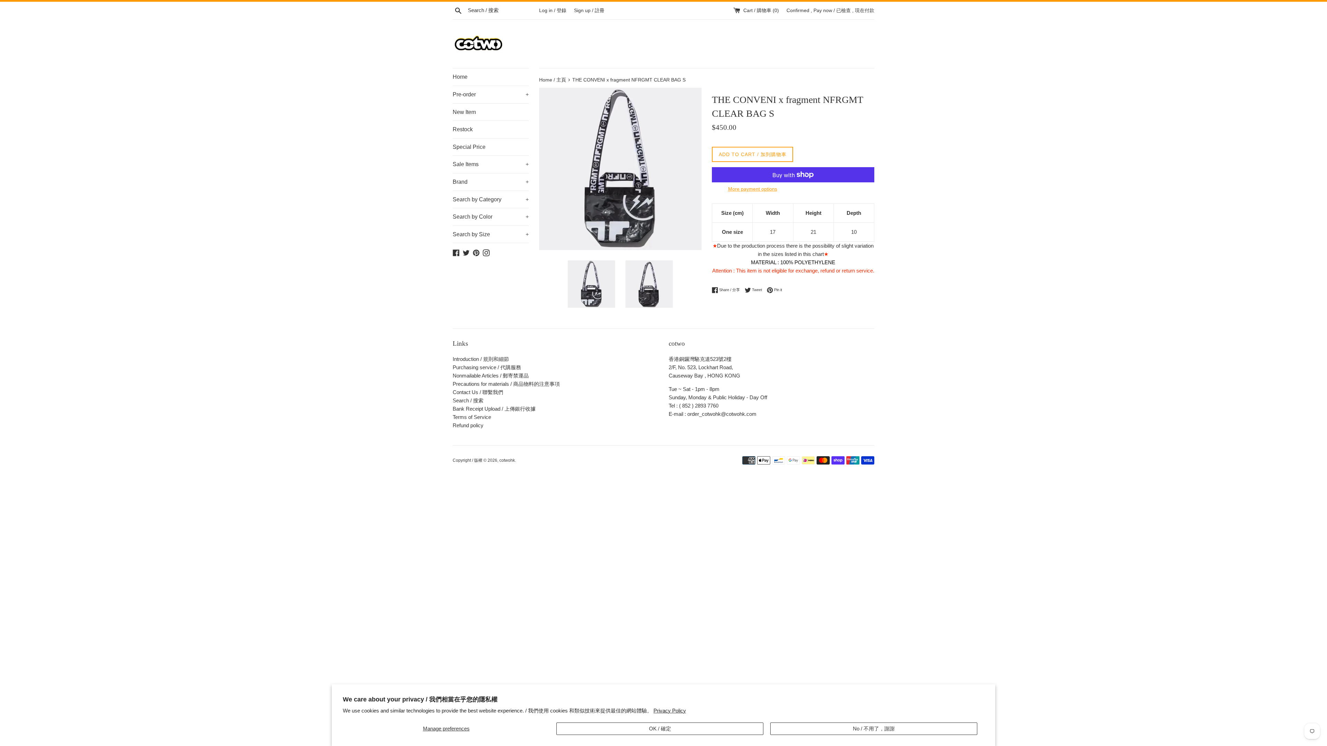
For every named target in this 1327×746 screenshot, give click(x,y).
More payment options (752, 189)
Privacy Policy (669, 711)
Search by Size (491, 234)
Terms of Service (472, 417)
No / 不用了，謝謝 (874, 728)
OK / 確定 (660, 728)
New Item (464, 112)
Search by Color (491, 217)
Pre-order (491, 94)
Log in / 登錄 (552, 10)
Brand (491, 182)
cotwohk (507, 460)
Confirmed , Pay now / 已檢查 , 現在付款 (830, 10)
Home (460, 77)
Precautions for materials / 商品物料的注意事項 (506, 384)
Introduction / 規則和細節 (481, 359)
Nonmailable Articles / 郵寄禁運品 (491, 376)
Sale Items (491, 164)
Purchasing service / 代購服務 (487, 367)
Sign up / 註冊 (589, 10)
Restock (463, 129)
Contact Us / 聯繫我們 (478, 392)
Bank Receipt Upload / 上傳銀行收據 (494, 409)
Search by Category (491, 199)
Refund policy (468, 425)
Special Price (469, 147)
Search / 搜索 (468, 400)
